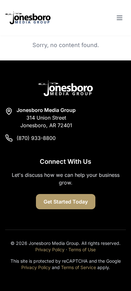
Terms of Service (78, 267)
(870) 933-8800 (36, 138)
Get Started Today (66, 201)
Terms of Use (82, 249)
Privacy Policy (50, 249)
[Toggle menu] (119, 17)
